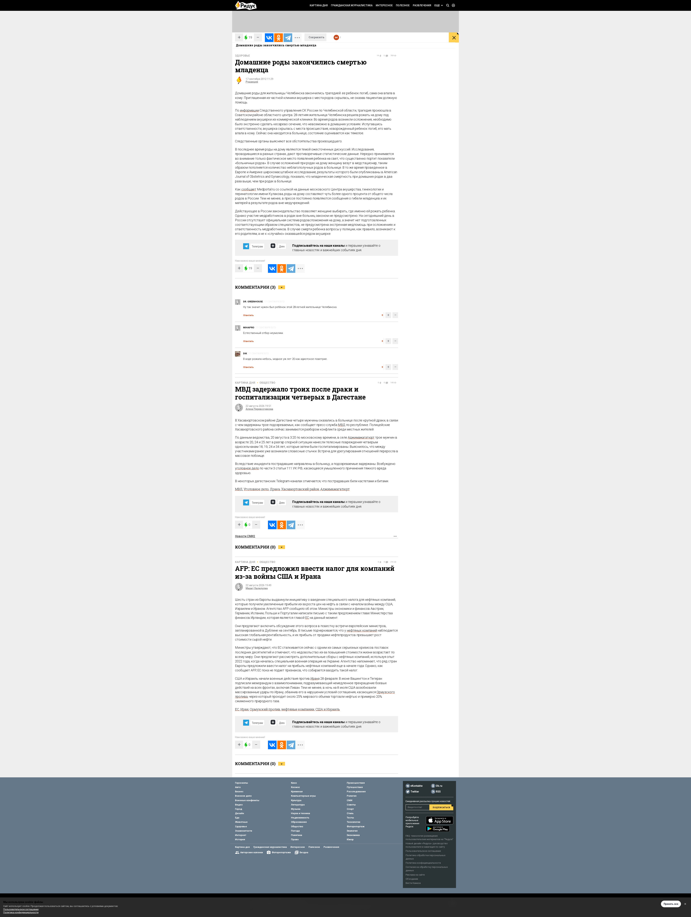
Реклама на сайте (415, 874)
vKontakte (416, 785)
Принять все (671, 904)
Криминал (297, 791)
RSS (438, 791)
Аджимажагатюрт (361, 437)
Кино (294, 782)
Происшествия (356, 782)
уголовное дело (247, 468)
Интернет (240, 835)
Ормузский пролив (265, 709)
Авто (238, 787)
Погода (295, 830)
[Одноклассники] (278, 37)
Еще (437, 5)
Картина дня (319, 5)
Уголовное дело (256, 489)
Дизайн (239, 813)
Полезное (403, 5)
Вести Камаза (413, 883)
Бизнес (239, 791)
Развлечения (422, 5)
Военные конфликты (247, 800)
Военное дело (243, 795)
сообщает (248, 189)
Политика (296, 835)
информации (249, 110)
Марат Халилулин (257, 588)
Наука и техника (300, 813)
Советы (351, 804)
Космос (295, 787)
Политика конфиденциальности (423, 863)
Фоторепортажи (281, 852)
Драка (275, 489)
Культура (296, 800)
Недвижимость (300, 817)
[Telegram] (288, 37)
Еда (237, 817)
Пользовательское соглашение (423, 851)
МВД (341, 425)
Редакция (252, 81)
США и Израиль (327, 709)
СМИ (349, 800)
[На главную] (246, 5)
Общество (267, 382)
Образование (299, 822)
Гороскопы (241, 782)
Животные (241, 822)
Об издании (412, 879)
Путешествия (355, 787)
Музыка (295, 809)
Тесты (350, 817)
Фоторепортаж (355, 826)
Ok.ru (439, 785)
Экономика (353, 835)
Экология (352, 830)
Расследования (356, 791)
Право (295, 839)
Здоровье (242, 55)
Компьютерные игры (303, 795)
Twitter (414, 791)
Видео (239, 804)
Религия (351, 795)
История (240, 839)
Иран (314, 678)
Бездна (304, 852)
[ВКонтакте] (269, 37)
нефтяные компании (297, 709)
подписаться (441, 807)
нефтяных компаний (362, 630)
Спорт (350, 809)
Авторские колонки (251, 852)
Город (238, 809)
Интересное (384, 5)
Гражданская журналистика (351, 5)
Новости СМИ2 (245, 536)
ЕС (307, 618)
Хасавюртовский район (300, 489)
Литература (298, 804)
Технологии (353, 822)
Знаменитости (243, 830)
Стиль (350, 813)
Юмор (350, 839)
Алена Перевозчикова (259, 409)
